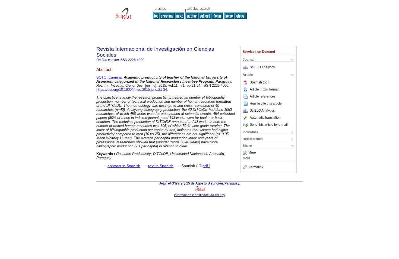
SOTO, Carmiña (109, 77)
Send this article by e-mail (269, 125)
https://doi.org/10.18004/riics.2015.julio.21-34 (131, 90)
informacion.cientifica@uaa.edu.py (199, 195)
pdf (205, 166)
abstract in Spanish (123, 166)
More (252, 153)
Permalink (255, 167)
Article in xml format (264, 89)
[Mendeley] (245, 153)
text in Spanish (160, 166)
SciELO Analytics (262, 67)
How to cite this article (266, 103)
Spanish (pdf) (260, 82)
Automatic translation (265, 117)
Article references (263, 96)
